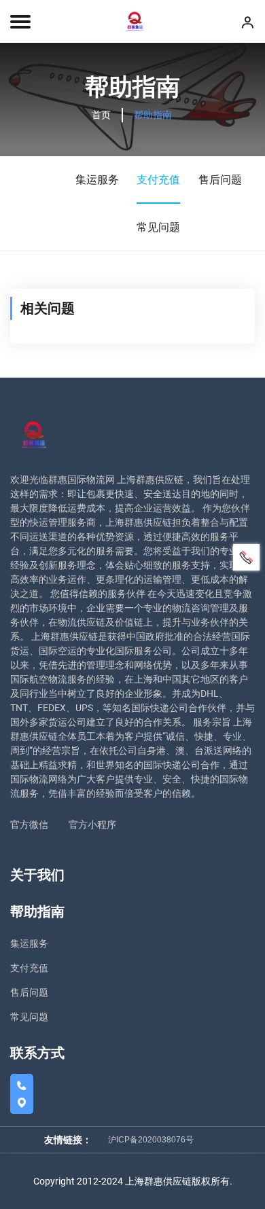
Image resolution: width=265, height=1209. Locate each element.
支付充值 (158, 179)
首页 (101, 114)
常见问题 (158, 227)
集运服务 (97, 179)
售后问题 (220, 179)
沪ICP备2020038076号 (151, 1139)
